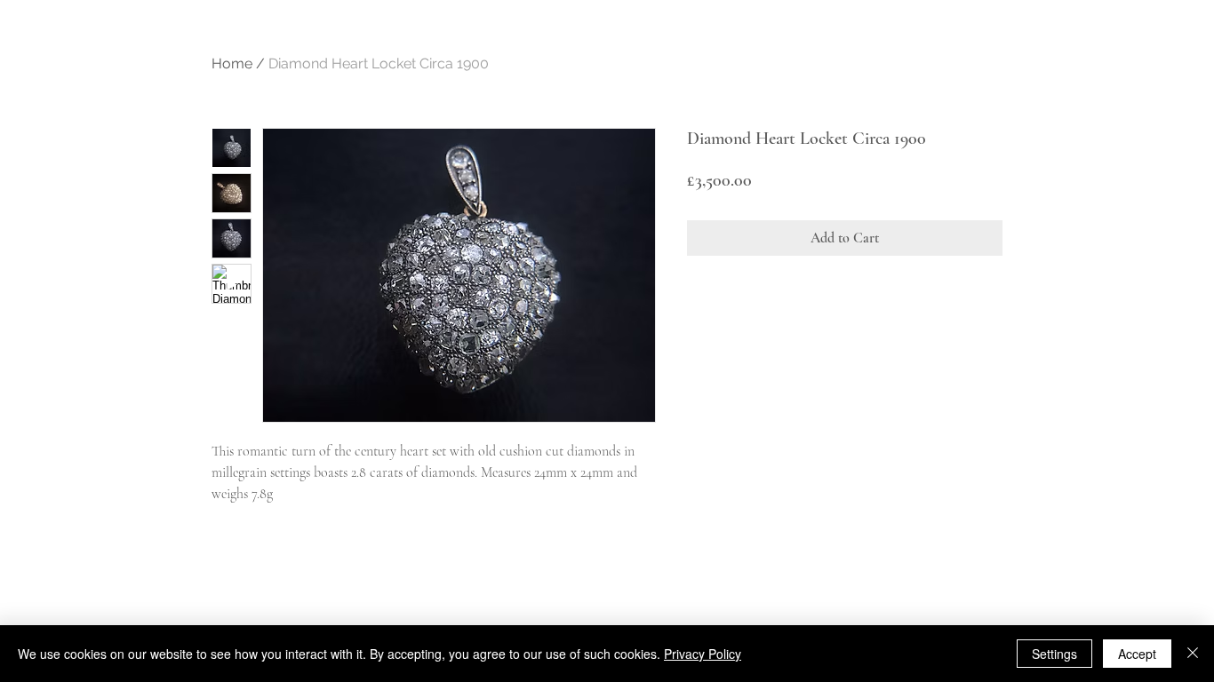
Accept (1137, 653)
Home (232, 63)
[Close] (1192, 653)
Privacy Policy (702, 653)
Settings (1054, 653)
